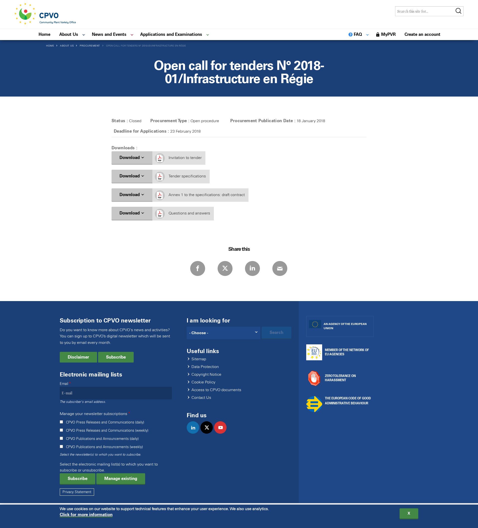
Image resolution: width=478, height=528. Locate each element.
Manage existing (120, 478)
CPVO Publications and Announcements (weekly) (104, 447)
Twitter (225, 268)
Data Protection (205, 367)
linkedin (195, 433)
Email (64, 384)
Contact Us (201, 398)
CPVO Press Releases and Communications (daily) (105, 422)
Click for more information (86, 515)
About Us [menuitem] (68, 34)
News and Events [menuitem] (109, 34)
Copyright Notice (206, 374)
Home (50, 45)
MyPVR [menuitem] (388, 34)
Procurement (90, 45)
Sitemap (198, 359)
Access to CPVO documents (216, 390)
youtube (222, 433)
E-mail (279, 268)
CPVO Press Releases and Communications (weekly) (107, 430)
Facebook (197, 268)
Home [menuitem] (44, 34)
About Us (67, 45)
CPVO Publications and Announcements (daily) (102, 439)
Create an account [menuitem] (422, 34)
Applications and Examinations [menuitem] (171, 34)
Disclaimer (78, 357)
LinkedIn (252, 268)
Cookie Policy (203, 382)
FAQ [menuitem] (358, 34)
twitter (209, 433)
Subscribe (116, 357)
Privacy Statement (76, 492)
